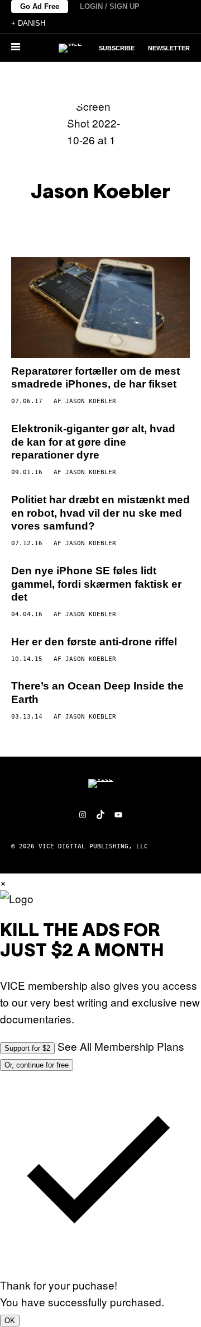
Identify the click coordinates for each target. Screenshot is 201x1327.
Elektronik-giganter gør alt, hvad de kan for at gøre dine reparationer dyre (93, 442)
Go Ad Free (39, 6)
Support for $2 (27, 1048)
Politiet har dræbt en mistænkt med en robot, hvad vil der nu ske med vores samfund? (100, 513)
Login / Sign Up (110, 6)
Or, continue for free (36, 1065)
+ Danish (28, 23)
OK (9, 1320)
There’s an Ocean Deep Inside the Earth (97, 692)
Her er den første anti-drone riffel (94, 642)
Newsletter (169, 48)
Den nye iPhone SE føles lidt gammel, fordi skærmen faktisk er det (96, 584)
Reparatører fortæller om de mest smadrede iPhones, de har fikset (95, 377)
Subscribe (117, 48)
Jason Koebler (90, 401)
